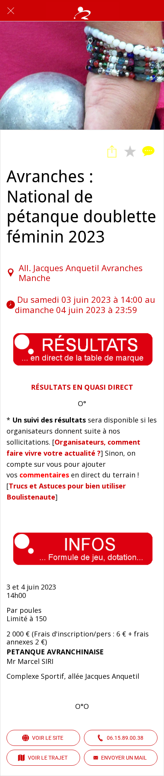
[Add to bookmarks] (130, 151)
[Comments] (148, 151)
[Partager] (112, 151)
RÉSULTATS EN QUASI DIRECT (82, 387)
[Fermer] (10, 10)
